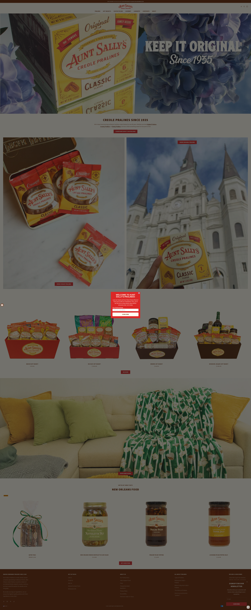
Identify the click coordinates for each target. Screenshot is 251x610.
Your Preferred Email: (117, 307)
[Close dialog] (139, 293)
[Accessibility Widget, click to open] (2, 305)
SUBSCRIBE (125, 314)
